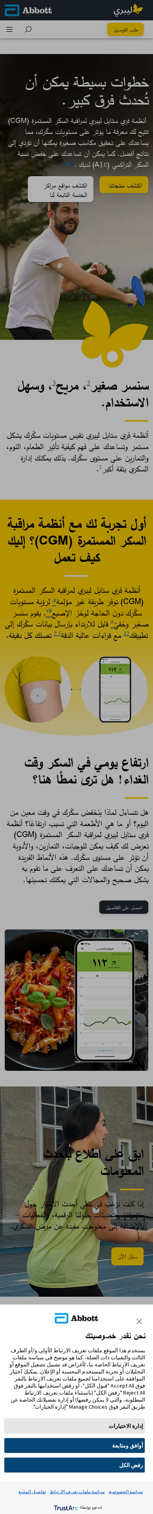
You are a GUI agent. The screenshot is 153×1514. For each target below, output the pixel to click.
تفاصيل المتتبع (32, 1491)
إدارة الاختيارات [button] (126, 1425)
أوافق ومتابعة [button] (127, 1445)
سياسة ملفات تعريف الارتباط (77, 1491)
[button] (139, 1321)
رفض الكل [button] (131, 1465)
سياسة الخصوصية (126, 1491)
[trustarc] (65, 1507)
